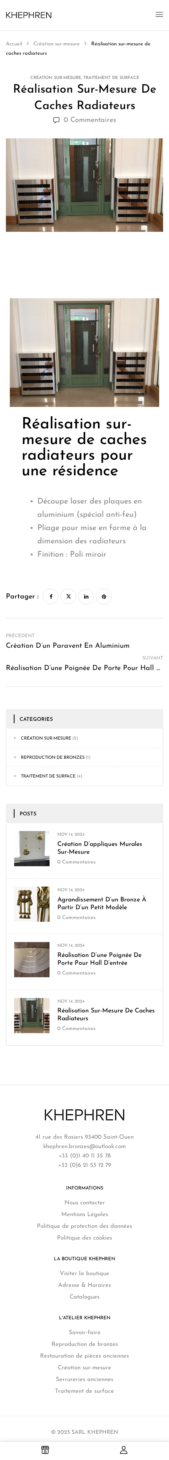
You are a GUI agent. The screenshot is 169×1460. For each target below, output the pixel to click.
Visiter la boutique (84, 1274)
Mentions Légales (84, 1215)
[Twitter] (68, 596)
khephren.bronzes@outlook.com (84, 1147)
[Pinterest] (104, 596)
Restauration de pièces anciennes (84, 1356)
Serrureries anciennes (84, 1380)
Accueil (15, 44)
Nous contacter (84, 1203)
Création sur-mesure (56, 44)
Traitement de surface (111, 78)
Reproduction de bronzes (52, 758)
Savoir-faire (85, 1333)
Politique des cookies (84, 1238)
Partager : (22, 596)
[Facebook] (51, 596)
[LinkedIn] (86, 596)
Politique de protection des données (84, 1226)
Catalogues (84, 1297)
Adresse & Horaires (84, 1285)
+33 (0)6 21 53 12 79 (84, 1165)
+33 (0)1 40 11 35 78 (85, 1156)
